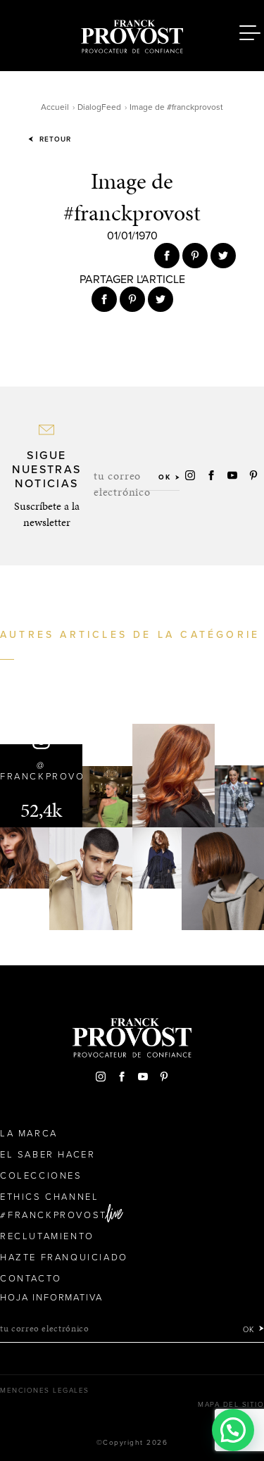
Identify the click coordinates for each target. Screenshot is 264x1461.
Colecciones (41, 1175)
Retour (54, 139)
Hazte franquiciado (64, 1257)
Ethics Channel (49, 1197)
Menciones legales (44, 1390)
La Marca (29, 1133)
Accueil (55, 107)
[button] (233, 1430)
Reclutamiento (47, 1236)
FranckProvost (57, 1215)
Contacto (31, 1278)
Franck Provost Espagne (132, 34)
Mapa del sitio (231, 1404)
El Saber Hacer (47, 1154)
